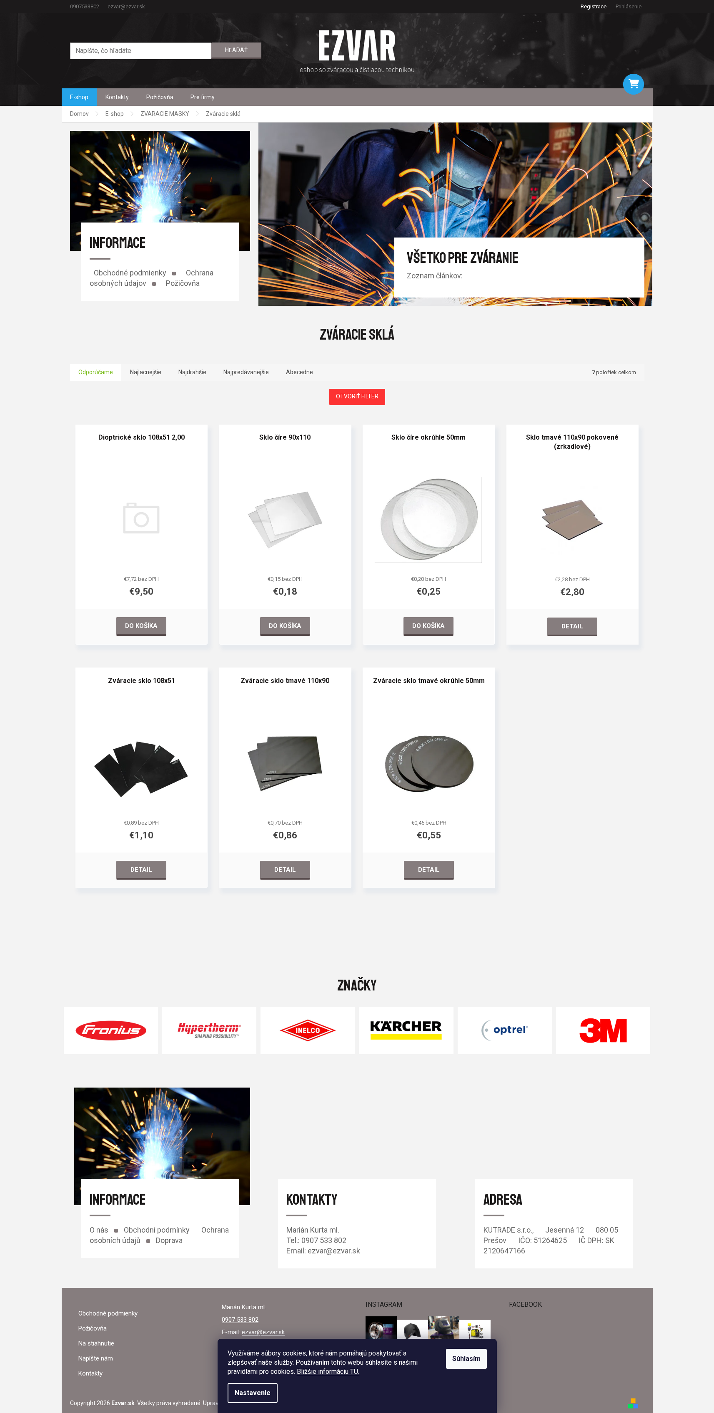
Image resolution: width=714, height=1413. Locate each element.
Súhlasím (466, 1359)
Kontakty (90, 1373)
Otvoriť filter (357, 396)
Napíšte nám (95, 1358)
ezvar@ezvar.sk (263, 1332)
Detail (572, 626)
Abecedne (299, 372)
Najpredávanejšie (246, 372)
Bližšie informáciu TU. (328, 1371)
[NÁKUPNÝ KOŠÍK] (633, 84)
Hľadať (236, 50)
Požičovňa (183, 283)
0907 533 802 (240, 1319)
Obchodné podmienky (130, 272)
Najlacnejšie (145, 372)
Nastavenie (253, 1393)
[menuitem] (79, 97)
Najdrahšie (192, 372)
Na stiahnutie (96, 1343)
